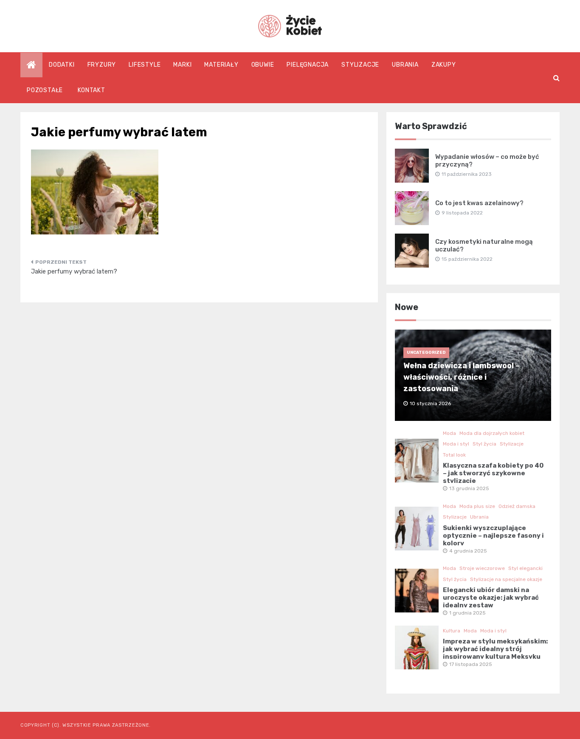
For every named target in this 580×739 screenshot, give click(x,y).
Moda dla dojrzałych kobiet (491, 433)
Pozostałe (45, 90)
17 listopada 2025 (470, 664)
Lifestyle (144, 64)
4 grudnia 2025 (468, 551)
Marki (182, 64)
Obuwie (262, 64)
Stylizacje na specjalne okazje (506, 579)
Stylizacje (360, 64)
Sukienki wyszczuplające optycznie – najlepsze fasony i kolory (493, 535)
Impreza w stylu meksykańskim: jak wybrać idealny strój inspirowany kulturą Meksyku (495, 648)
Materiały (221, 64)
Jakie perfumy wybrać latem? (74, 271)
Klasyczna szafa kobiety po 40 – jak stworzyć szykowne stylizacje (493, 473)
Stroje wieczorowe (482, 568)
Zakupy (443, 64)
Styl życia (484, 444)
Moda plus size (477, 506)
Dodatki (62, 64)
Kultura (451, 631)
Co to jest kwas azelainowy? (479, 203)
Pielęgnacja (308, 64)
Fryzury (101, 64)
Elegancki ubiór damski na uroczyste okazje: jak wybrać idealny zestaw (491, 597)
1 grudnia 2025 (467, 613)
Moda (449, 433)
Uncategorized (426, 352)
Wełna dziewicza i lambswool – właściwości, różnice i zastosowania (461, 377)
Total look (454, 455)
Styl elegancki (525, 568)
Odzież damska (516, 506)
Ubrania (405, 64)
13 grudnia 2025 (469, 488)
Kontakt (91, 90)
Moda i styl (456, 444)
